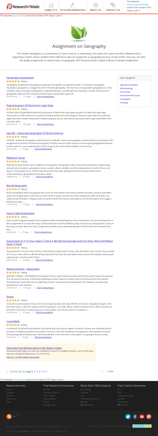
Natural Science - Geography (23, 269)
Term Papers (50, 395)
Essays (47, 389)
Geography (125, 99)
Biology (84, 401)
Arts (82, 395)
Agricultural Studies (129, 84)
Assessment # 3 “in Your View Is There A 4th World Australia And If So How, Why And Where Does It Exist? (59, 242)
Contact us (11, 398)
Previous (102, 371)
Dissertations (50, 398)
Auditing (84, 392)
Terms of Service (111, 426)
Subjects (10, 392)
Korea (9, 296)
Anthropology (126, 88)
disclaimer (24, 431)
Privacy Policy (93, 426)
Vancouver (123, 401)
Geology (124, 102)
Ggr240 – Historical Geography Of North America (34, 133)
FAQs (8, 401)
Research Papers (52, 392)
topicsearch (18, 15)
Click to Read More (45, 96)
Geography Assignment (20, 77)
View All (124, 404)
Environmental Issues (130, 95)
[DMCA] (142, 425)
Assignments (50, 404)
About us (10, 395)
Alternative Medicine (90, 398)
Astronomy (125, 91)
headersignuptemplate (137, 4)
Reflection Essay (15, 158)
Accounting (86, 389)
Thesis (47, 401)
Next (111, 371)
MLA (119, 392)
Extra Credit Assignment (20, 213)
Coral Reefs (13, 321)
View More (89, 404)
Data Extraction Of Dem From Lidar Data (29, 105)
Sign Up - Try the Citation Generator (23, 357)
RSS (14, 416)
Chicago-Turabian (126, 395)
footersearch (19, 379)
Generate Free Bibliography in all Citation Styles (34, 348)
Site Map (126, 426)
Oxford (121, 398)
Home (9, 389)
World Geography (16, 185)
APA (119, 389)
